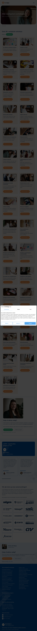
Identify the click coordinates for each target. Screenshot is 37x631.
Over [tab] (30, 309)
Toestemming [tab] (6, 309)
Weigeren (6, 323)
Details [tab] (18, 309)
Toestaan (30, 323)
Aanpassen (18, 323)
